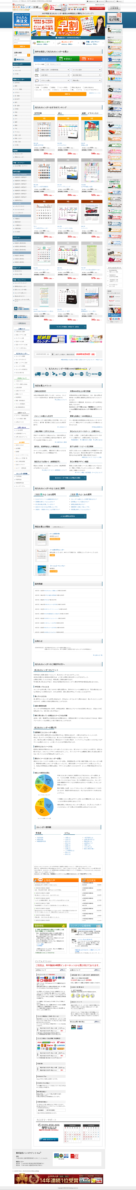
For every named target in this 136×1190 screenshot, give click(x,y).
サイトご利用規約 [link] (20, 404)
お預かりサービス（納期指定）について (55, 470)
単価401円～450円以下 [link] (21, 190)
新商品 (53, 87)
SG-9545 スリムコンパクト (51, 618)
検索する (67, 94)
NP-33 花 (46, 600)
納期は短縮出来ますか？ (78, 504)
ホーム (119, 1)
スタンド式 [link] (18, 70)
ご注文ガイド (91, 1)
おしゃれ (38, 89)
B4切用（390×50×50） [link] (20, 243)
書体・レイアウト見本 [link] (21, 362)
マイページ (101, 1)
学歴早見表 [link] (18, 479)
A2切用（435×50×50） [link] (20, 246)
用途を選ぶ (76, 80)
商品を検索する (97, 427)
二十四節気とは (69, 850)
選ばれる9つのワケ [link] (20, 296)
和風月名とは (88, 841)
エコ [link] (16, 118)
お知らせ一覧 (98, 655)
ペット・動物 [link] (18, 89)
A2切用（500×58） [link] (20, 259)
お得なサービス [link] (20, 422)
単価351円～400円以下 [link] (21, 187)
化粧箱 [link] (15, 240)
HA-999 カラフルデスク (50, 632)
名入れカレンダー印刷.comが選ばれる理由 (67, 478)
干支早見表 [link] (18, 476)
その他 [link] (16, 74)
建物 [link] (16, 125)
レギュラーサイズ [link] (19, 206)
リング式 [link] (17, 67)
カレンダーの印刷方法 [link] (21, 369)
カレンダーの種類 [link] (20, 356)
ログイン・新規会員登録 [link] (22, 415)
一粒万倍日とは (88, 837)
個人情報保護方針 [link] (20, 407)
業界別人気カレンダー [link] (20, 286)
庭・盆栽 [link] (17, 105)
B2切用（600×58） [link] (20, 262)
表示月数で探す (77, 75)
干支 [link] (16, 128)
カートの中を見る (97, 8)
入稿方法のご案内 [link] (20, 331)
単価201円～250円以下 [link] (21, 177)
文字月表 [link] (17, 82)
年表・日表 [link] (18, 141)
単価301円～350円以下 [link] (21, 184)
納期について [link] (19, 394)
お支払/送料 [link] (19, 387)
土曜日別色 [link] (18, 228)
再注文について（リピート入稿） (92, 457)
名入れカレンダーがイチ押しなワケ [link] (22, 300)
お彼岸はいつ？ (88, 843)
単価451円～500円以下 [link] (21, 193)
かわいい (56, 89)
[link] (44, 136)
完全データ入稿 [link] (20, 341)
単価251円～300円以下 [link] (21, 180)
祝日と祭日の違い (89, 848)
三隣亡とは (87, 845)
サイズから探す (77, 69)
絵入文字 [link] (17, 99)
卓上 (92, 59)
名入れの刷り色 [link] (20, 372)
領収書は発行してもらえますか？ (81, 509)
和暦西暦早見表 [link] (20, 483)
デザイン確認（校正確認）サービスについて (89, 472)
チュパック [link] (16, 252)
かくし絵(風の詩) (55, 533)
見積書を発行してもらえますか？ (45, 501)
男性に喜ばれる (76, 87)
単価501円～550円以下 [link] (21, 197)
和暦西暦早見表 (41, 841)
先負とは (67, 847)
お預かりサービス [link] (20, 390)
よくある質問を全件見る (68, 516)
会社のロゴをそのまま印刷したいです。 (47, 507)
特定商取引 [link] (18, 397)
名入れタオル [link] (18, 271)
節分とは (67, 854)
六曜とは (67, 837)
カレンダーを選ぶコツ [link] (20, 293)
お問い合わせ (98, 440)
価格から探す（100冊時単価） (50, 69)
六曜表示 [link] (17, 218)
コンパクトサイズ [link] (19, 209)
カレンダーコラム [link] (20, 486)
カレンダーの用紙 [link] (20, 366)
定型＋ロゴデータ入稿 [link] (21, 344)
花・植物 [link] (17, 95)
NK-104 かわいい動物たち (50, 590)
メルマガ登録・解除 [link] (21, 418)
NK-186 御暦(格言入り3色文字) (52, 613)
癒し (73, 89)
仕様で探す (44, 75)
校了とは (99, 359)
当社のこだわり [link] (20, 445)
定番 (37, 87)
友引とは (67, 841)
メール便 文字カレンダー (57, 550)
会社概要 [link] (18, 448)
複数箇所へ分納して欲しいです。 (81, 507)
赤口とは (67, 843)
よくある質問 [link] (19, 430)
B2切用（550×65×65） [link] (20, 249)
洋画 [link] (16, 112)
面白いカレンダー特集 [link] (20, 289)
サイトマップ (110, 1)
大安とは (67, 839)
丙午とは (67, 852)
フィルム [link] (17, 132)
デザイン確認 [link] (22, 384)
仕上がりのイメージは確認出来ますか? (46, 499)
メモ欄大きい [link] (18, 225)
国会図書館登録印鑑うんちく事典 (113, 271)
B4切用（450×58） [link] (20, 255)
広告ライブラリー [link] (20, 464)
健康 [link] (16, 122)
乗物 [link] (16, 115)
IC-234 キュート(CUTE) (50, 623)
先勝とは (67, 845)
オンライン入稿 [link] (20, 338)
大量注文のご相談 (86, 440)
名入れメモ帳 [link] (18, 274)
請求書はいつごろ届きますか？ (80, 501)
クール (80, 89)
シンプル (47, 89)
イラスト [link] (17, 92)
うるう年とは (88, 847)
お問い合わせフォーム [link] (21, 437)
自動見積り (75, 440)
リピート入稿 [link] (21, 348)
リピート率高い (63, 87)
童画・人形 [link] (18, 135)
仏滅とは (67, 848)
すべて (45, 59)
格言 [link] (16, 102)
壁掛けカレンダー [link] (19, 157)
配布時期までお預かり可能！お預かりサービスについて (78, 359)
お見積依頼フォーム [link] (21, 433)
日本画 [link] (16, 109)
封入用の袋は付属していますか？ (45, 504)
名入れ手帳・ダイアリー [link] (21, 166)
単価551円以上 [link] (18, 200)
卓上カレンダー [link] (19, 154)
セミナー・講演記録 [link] (21, 468)
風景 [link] (16, 86)
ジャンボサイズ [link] (19, 212)
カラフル (65, 89)
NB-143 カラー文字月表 (51, 604)
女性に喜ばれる (89, 87)
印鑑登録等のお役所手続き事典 (113, 275)
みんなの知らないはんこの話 (113, 285)
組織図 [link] (17, 451)
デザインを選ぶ (45, 80)
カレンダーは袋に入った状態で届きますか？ (84, 499)
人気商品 (45, 87)
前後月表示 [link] (18, 222)
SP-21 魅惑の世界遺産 (50, 595)
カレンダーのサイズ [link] (21, 359)
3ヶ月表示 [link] (17, 231)
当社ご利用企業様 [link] (20, 461)
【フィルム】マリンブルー (57, 566)
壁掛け (69, 59)
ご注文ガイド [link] (19, 381)
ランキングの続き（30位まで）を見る (68, 326)
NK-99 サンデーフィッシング (51, 609)
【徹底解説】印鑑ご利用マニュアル (113, 280)
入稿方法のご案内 (61, 442)
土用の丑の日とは (89, 839)
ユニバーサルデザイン (92, 89)
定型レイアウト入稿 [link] (21, 335)
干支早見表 (40, 837)
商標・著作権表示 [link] (20, 400)
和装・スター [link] (18, 138)
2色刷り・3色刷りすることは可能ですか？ (47, 509)
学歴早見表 (40, 839)
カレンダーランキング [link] (20, 283)
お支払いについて (61, 399)
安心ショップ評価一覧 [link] (21, 458)
